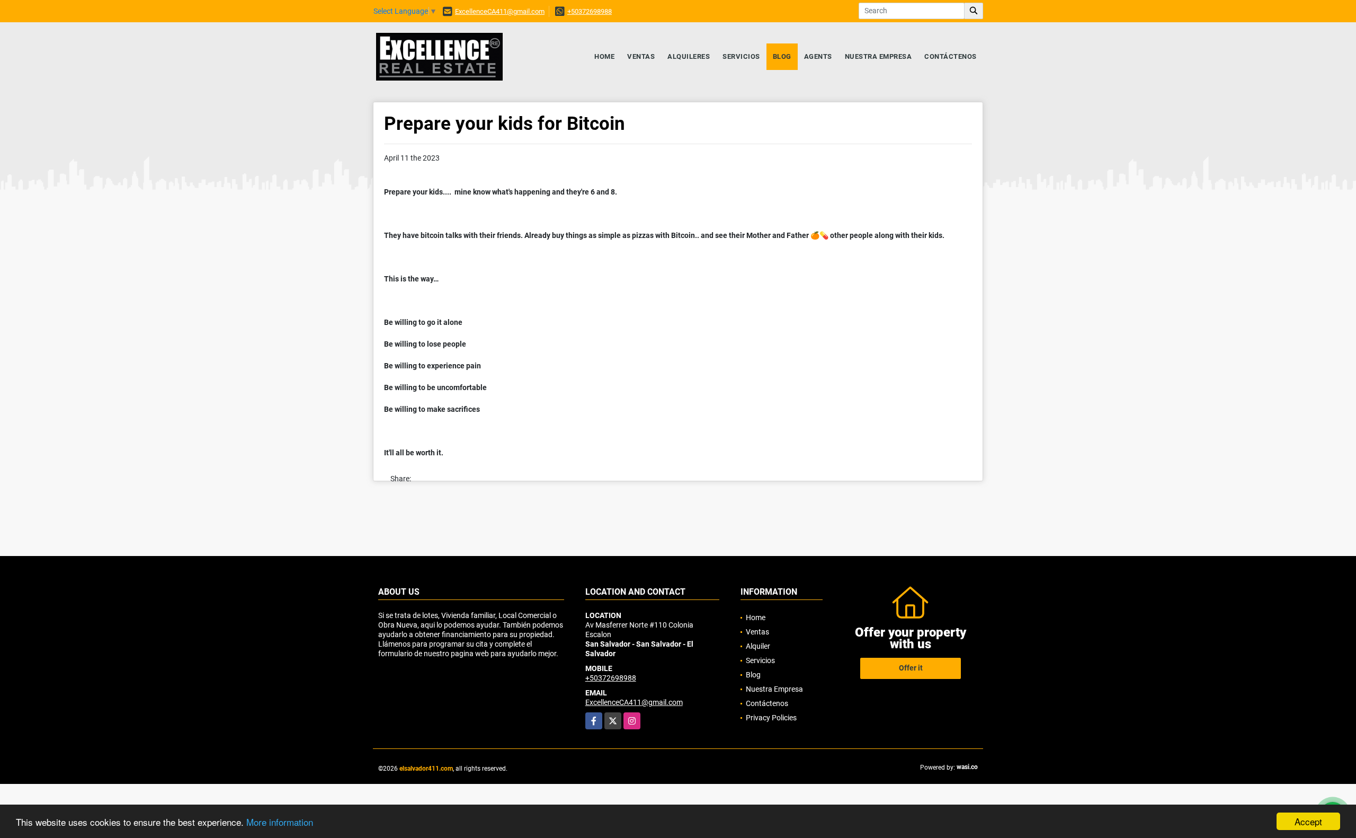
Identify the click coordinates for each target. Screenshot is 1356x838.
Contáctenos (950, 56)
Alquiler (758, 646)
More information (279, 821)
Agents (818, 56)
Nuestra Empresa (878, 56)
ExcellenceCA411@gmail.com (500, 11)
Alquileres (688, 56)
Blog (782, 56)
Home (604, 56)
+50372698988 (589, 11)
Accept (1308, 821)
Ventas (641, 56)
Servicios (741, 56)
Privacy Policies (771, 717)
